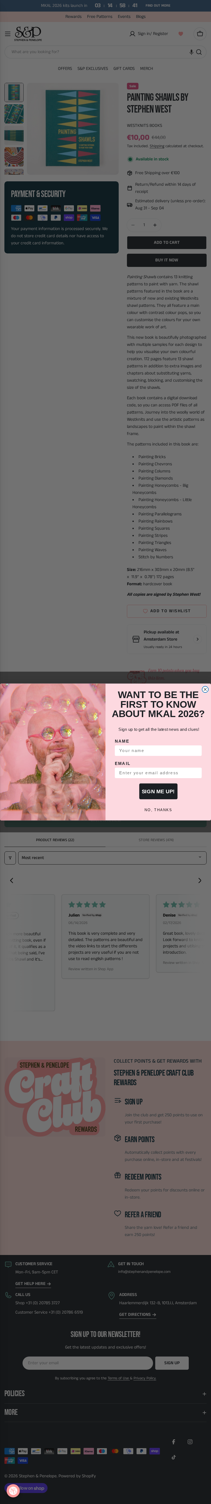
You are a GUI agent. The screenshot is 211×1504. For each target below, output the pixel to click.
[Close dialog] (205, 689)
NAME (122, 741)
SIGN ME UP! (158, 791)
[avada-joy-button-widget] (13, 1490)
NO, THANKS (158, 810)
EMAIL (123, 763)
